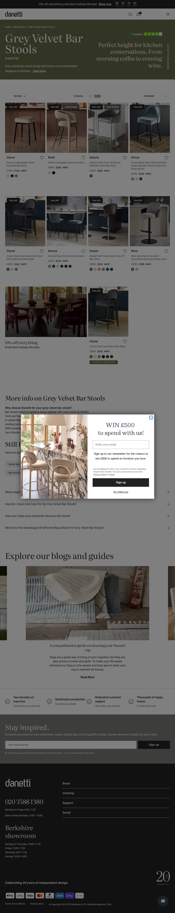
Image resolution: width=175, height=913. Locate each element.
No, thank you (120, 491)
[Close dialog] (151, 417)
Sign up (121, 482)
